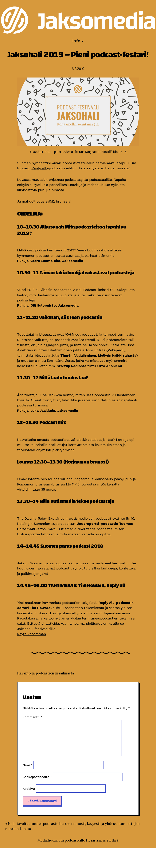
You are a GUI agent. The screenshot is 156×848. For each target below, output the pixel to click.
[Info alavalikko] (82, 41)
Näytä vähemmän (31, 634)
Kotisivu (29, 789)
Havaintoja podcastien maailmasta (45, 673)
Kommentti (32, 717)
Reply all (39, 168)
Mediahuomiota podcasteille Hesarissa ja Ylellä (77, 840)
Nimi (28, 765)
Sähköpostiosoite (38, 777)
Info (76, 40)
